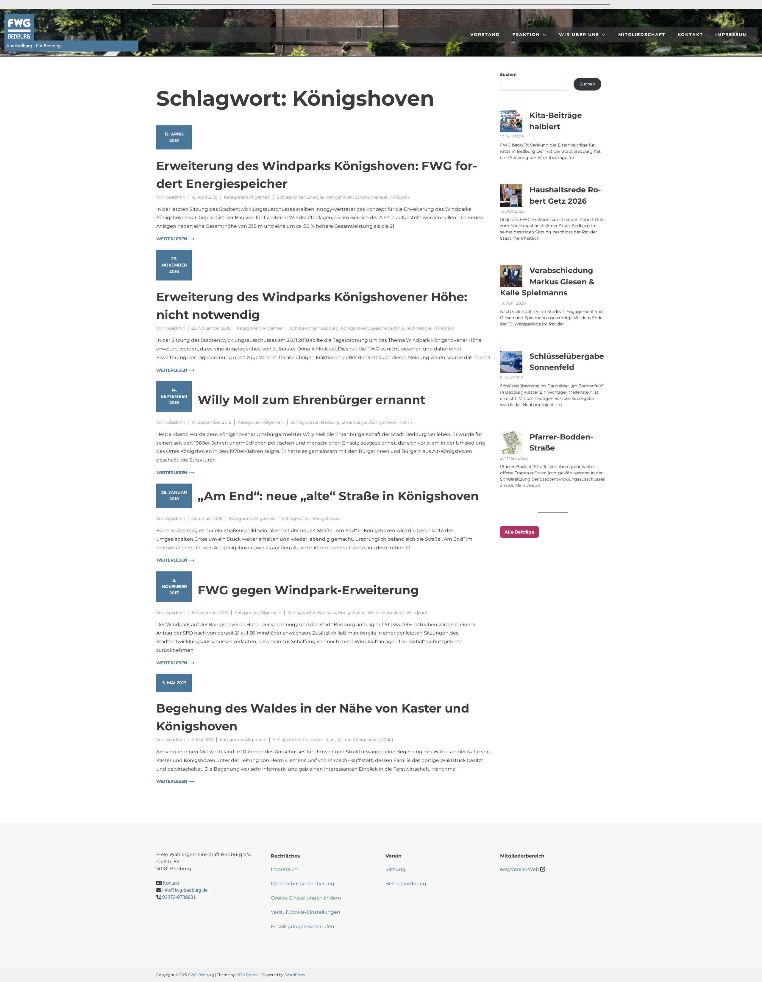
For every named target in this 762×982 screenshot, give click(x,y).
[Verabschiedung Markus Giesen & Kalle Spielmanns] (511, 276)
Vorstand (485, 34)
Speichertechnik (387, 328)
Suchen (508, 74)
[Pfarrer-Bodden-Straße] (511, 442)
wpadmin (175, 197)
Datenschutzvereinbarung (302, 883)
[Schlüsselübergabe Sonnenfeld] (511, 362)
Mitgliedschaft (642, 34)
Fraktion (526, 34)
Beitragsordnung (405, 883)
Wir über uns (579, 34)
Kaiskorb (327, 612)
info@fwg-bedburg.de (185, 890)
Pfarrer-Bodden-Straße (561, 442)
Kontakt (690, 34)
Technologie (418, 328)
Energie (315, 197)
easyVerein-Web (519, 869)
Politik (406, 422)
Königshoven (339, 197)
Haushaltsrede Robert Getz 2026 (565, 195)
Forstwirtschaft (319, 739)
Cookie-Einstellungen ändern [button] (306, 898)
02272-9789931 (179, 897)
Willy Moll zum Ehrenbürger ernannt (311, 399)
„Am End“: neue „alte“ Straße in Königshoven (338, 496)
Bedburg (329, 328)
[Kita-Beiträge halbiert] (511, 121)
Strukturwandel (371, 197)
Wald (387, 739)
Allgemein (260, 197)
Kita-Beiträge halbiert (556, 121)
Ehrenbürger (354, 422)
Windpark (399, 197)
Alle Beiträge (519, 532)
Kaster (344, 739)
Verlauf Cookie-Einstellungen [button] (305, 912)
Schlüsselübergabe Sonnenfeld (567, 362)
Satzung (395, 869)
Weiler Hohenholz (386, 612)
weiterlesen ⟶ (175, 238)
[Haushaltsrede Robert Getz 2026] (511, 195)
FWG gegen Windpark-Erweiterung (308, 590)
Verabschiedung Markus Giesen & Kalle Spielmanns (547, 281)
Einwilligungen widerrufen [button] (302, 926)
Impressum (731, 34)
